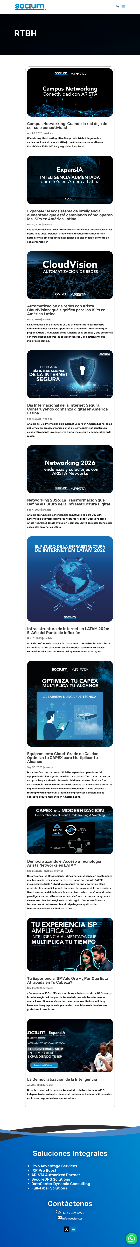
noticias (47, 418)
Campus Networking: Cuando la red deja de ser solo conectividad (67, 125)
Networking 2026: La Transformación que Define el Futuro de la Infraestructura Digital (68, 502)
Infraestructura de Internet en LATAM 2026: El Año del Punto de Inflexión (68, 630)
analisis (48, 133)
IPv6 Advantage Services (54, 1166)
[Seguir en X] (66, 1229)
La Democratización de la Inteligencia (62, 1079)
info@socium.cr (72, 1218)
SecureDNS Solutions (50, 1179)
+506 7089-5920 (72, 1213)
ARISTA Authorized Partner (55, 1175)
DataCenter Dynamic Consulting (60, 1183)
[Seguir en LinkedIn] (73, 1229)
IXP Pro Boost (43, 1170)
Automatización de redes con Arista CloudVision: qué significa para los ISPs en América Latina (66, 310)
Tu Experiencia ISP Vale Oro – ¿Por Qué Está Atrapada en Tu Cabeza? (67, 980)
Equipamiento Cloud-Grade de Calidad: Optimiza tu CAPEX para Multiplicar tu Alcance (63, 757)
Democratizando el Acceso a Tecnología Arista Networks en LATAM (64, 863)
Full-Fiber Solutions (49, 1188)
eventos (48, 767)
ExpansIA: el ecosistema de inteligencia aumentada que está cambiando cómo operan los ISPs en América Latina (70, 215)
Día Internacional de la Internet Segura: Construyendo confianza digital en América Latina (67, 409)
